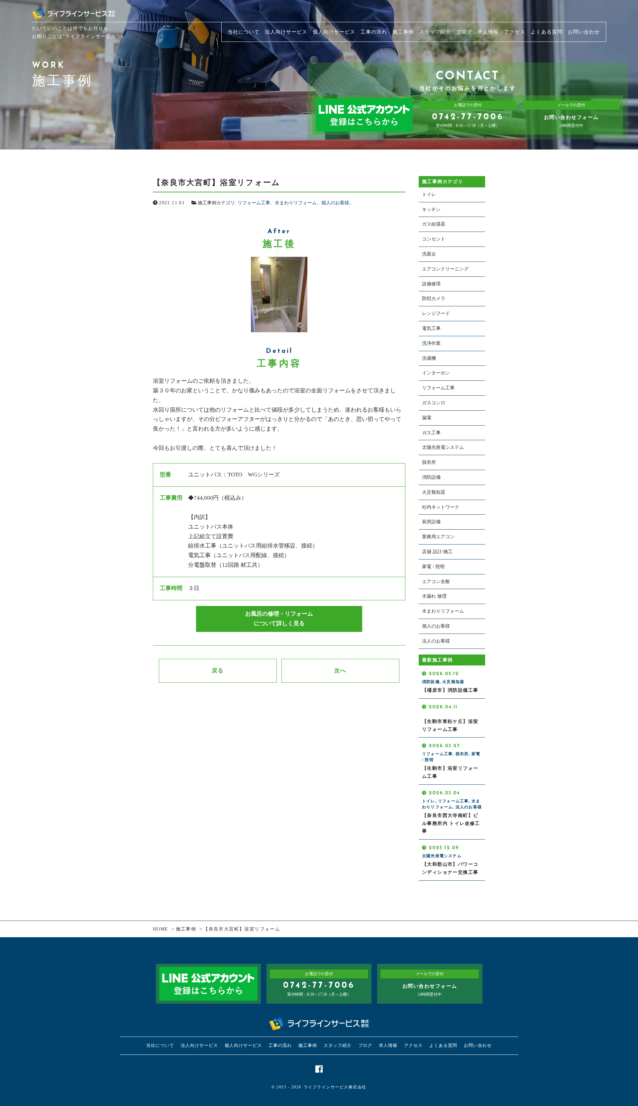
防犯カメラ (433, 298)
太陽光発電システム (443, 447)
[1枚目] (279, 294)
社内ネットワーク (440, 507)
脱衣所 (429, 462)
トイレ (429, 194)
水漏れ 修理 (434, 596)
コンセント (433, 239)
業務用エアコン (438, 536)
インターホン (436, 372)
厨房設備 (431, 521)
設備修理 (431, 283)
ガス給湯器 (433, 224)
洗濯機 (429, 358)
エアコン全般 (436, 581)
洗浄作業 (431, 343)
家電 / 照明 (433, 566)
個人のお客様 (335, 202)
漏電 (426, 417)
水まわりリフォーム (296, 202)
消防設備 (431, 477)
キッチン (431, 209)
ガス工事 (431, 432)
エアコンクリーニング (445, 268)
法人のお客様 (436, 641)
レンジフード (436, 313)
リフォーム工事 (254, 202)
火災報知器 (433, 492)
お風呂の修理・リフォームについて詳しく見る (279, 619)
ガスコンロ (433, 402)
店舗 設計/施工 (437, 551)
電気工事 (431, 328)
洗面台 (429, 253)
